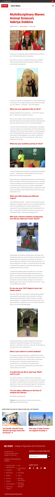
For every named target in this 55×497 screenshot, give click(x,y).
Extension (8, 478)
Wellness (8, 481)
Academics (9, 470)
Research (8, 475)
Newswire (38, 400)
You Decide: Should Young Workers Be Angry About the (14, 431)
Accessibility (21, 472)
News (19, 465)
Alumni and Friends (21, 400)
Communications (10, 484)
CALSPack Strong (30, 400)
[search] (52, 1)
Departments (9, 472)
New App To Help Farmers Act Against (39, 430)
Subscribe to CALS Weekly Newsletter (21, 484)
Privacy (19, 475)
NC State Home (7, 1)
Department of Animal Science (20, 402)
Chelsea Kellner (23, 26)
